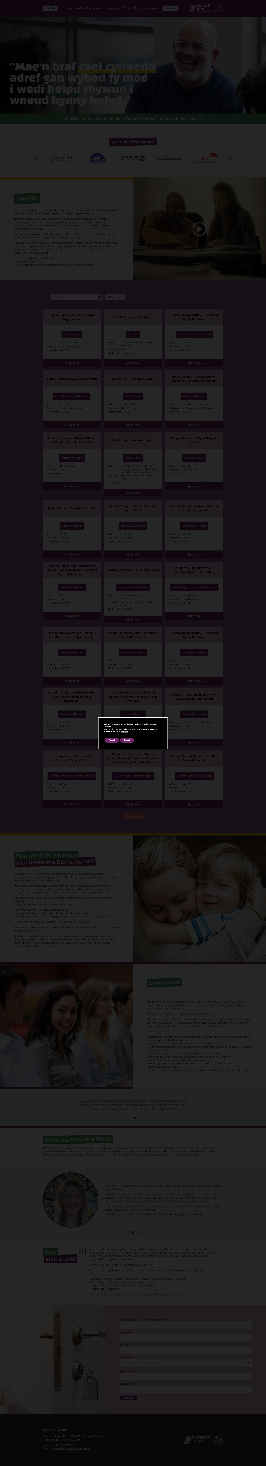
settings (124, 732)
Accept (112, 740)
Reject (127, 740)
